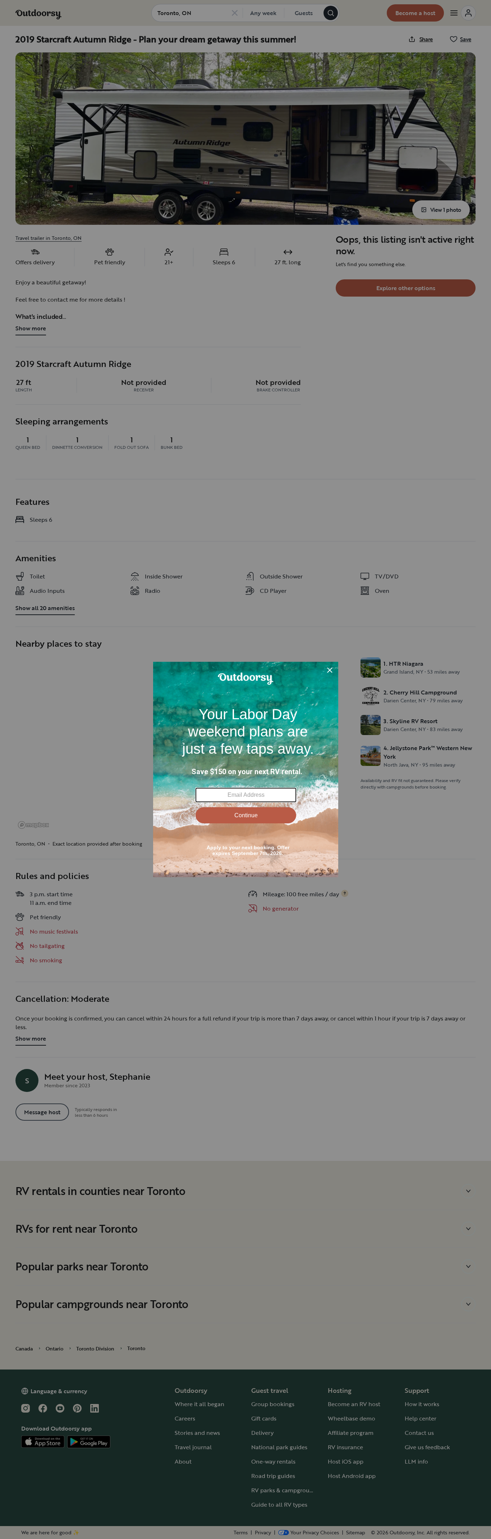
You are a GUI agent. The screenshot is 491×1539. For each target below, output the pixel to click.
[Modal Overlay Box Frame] (245, 769)
